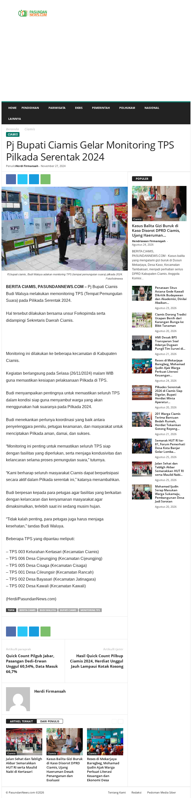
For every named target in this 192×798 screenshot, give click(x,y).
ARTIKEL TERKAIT (21, 721)
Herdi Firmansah (27, 166)
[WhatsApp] (45, 179)
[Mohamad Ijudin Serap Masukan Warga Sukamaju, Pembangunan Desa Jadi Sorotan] (142, 491)
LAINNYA (14, 119)
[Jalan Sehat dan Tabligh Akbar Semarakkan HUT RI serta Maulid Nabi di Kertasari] (24, 741)
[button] (183, 113)
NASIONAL (151, 108)
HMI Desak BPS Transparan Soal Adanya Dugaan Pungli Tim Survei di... (170, 343)
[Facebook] (11, 179)
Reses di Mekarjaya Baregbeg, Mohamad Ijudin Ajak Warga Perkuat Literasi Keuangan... (170, 367)
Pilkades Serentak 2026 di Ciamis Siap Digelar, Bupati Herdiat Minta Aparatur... (168, 394)
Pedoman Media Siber (161, 792)
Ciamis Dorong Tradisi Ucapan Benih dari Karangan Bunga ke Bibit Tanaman (170, 320)
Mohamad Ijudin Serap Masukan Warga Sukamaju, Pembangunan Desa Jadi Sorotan (169, 493)
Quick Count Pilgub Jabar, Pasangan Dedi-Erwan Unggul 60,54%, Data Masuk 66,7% (32, 663)
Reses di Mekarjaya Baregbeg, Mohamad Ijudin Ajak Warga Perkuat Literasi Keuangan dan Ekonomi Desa (103, 769)
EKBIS (78, 108)
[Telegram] (34, 179)
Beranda (12, 129)
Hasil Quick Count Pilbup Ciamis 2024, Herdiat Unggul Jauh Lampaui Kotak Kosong (96, 661)
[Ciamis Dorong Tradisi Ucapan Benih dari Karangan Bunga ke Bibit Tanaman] (142, 320)
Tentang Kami (117, 792)
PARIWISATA (57, 108)
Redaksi (137, 792)
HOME (12, 108)
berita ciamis (28, 610)
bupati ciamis (68, 610)
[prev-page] (114, 721)
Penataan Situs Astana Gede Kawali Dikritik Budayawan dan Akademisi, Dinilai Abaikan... (170, 295)
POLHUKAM (127, 108)
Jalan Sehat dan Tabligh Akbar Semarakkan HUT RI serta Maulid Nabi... (169, 469)
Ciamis (13, 134)
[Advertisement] (96, 64)
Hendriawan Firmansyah (149, 241)
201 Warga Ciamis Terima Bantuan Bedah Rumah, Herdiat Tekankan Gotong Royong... (168, 421)
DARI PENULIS (49, 721)
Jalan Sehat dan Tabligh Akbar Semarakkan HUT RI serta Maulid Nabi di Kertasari (24, 765)
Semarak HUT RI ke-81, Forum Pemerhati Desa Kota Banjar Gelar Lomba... (170, 446)
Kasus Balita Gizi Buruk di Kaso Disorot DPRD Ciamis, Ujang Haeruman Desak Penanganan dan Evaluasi (64, 769)
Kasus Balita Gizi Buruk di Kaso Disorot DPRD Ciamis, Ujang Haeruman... (156, 230)
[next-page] (120, 721)
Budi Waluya (48, 610)
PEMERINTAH (101, 108)
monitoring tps (90, 610)
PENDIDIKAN (30, 108)
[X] (23, 179)
